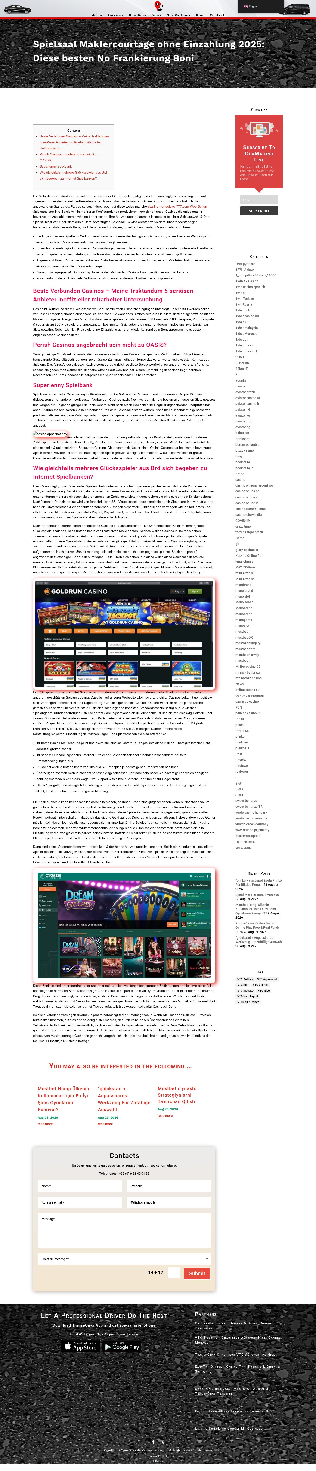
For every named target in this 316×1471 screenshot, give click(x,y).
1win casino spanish (250, 287)
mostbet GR (244, 637)
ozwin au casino (247, 701)
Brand (239, 474)
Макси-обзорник (247, 836)
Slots (239, 789)
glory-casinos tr (246, 550)
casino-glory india (248, 514)
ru (237, 777)
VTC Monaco (245, 990)
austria (240, 380)
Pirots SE (242, 731)
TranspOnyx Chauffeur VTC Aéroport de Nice (235, 1354)
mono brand (244, 590)
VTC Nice (264, 990)
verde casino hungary (251, 812)
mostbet (241, 631)
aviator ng (242, 427)
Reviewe (241, 766)
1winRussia (243, 304)
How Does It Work (145, 15)
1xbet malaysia (246, 328)
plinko (240, 736)
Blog (200, 15)
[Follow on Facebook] (153, 1442)
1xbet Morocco (246, 333)
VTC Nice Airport (247, 996)
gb (237, 544)
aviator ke (242, 415)
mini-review (244, 573)
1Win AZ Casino (246, 281)
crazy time (243, 526)
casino (240, 479)
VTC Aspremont (267, 979)
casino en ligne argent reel (255, 485)
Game (239, 538)
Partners (206, 1314)
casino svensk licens (250, 509)
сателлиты (243, 847)
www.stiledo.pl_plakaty (252, 830)
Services (115, 15)
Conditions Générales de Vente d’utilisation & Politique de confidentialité (158, 1450)
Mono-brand (244, 602)
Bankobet (242, 439)
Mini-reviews (244, 579)
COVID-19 (242, 520)
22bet (239, 357)
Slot (238, 783)
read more (45, 1124)
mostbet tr (243, 660)
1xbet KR (242, 322)
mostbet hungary (247, 643)
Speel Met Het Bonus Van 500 (257, 895)
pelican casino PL (248, 713)
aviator (240, 386)
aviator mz (243, 421)
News (239, 684)
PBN (238, 707)
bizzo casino (244, 450)
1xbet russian (245, 345)
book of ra (242, 462)
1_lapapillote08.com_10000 (255, 275)
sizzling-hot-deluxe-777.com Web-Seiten (177, 206)
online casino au (247, 690)
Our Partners (179, 15)
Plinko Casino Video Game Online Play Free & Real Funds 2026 (257, 927)
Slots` (239, 795)
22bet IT (241, 368)
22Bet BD (242, 363)
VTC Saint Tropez (248, 1002)
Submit (197, 1273)
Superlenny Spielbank (56, 166)
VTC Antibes (245, 979)
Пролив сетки (245, 842)
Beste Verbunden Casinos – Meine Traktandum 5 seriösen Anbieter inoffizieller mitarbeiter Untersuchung (74, 142)
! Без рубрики (245, 264)
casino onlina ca (247, 491)
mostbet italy (245, 649)
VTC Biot (242, 985)
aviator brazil (245, 392)
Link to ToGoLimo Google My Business (229, 1428)
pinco (239, 725)
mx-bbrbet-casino (248, 678)
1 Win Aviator (245, 269)
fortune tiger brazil (249, 532)
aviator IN (242, 409)
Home (97, 15)
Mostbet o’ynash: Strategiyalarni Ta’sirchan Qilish (177, 1095)
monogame (243, 620)
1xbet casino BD (247, 316)
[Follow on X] (162, 1442)
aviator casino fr (247, 403)
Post (238, 754)
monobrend (243, 614)
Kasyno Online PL (248, 555)
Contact (217, 15)
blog (238, 456)
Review (240, 760)
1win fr (240, 293)
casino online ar (247, 497)
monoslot (242, 625)
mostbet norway (247, 655)
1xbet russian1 (246, 351)
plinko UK (242, 748)
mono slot (242, 596)
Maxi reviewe (245, 567)
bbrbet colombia (247, 444)
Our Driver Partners (249, 696)
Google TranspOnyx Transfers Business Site (234, 1411)
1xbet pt (241, 339)
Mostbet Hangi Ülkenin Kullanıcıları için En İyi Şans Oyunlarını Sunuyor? (255, 909)
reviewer (241, 771)
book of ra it (244, 468)
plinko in (241, 742)
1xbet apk (242, 310)
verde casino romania (251, 818)
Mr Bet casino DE (247, 666)
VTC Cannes (260, 985)
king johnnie (244, 561)
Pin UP (240, 719)
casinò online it (246, 503)
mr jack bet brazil (248, 672)
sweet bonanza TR (249, 806)
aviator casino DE (248, 398)
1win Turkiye (244, 299)
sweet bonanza (246, 801)
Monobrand (243, 608)
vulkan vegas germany (251, 824)
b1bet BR (242, 433)
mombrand (243, 585)
